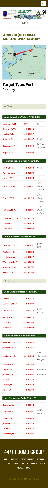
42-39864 (29, 168)
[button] (24, 23)
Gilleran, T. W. (9, 129)
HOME (6, 459)
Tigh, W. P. (7, 228)
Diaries (7, 464)
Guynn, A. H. (8, 327)
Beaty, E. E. (7, 317)
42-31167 (29, 139)
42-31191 (29, 433)
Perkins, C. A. (8, 173)
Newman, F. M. (9, 124)
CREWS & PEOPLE (27, 459)
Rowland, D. (8, 405)
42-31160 (29, 322)
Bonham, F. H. (9, 342)
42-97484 (29, 327)
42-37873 (29, 428)
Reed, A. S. (7, 139)
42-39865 (29, 418)
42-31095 (29, 152)
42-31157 (29, 267)
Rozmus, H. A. (9, 146)
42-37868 (29, 146)
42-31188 (29, 173)
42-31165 (29, 272)
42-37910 (29, 317)
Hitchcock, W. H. (10, 257)
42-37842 (29, 384)
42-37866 (29, 262)
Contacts (24, 464)
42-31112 (29, 310)
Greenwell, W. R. (10, 218)
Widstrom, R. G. (10, 262)
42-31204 (29, 356)
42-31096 (29, 374)
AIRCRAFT (14, 459)
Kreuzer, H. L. (8, 223)
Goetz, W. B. (8, 198)
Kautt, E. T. (7, 428)
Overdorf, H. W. (9, 303)
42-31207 (29, 257)
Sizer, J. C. (7, 390)
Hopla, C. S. (7, 152)
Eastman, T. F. (9, 245)
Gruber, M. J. (8, 384)
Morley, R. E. (8, 134)
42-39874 (29, 223)
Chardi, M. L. (8, 298)
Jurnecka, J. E (8, 272)
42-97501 (29, 369)
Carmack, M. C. (9, 364)
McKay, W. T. (8, 178)
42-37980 (29, 303)
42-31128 (29, 198)
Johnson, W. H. (9, 347)
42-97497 (29, 186)
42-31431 (29, 298)
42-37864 (29, 178)
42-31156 (29, 252)
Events (15, 464)
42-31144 (29, 405)
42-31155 (29, 364)
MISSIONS (40, 459)
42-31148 (29, 423)
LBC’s (28, 468)
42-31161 (29, 347)
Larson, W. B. (8, 186)
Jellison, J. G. (8, 374)
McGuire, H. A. (9, 210)
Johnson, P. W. (9, 267)
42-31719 (29, 379)
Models (34, 464)
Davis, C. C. (7, 418)
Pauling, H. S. (8, 252)
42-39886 (29, 228)
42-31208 (29, 390)
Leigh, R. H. (7, 369)
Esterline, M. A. (9, 433)
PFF (26, 124)
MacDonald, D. (9, 356)
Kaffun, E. (6, 322)
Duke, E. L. (7, 379)
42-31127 (29, 134)
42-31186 (29, 210)
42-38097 (29, 245)
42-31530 (29, 218)
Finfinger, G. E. (9, 411)
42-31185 (29, 411)
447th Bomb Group (24, 451)
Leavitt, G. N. (8, 310)
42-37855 (29, 342)
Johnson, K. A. (9, 423)
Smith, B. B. (7, 168)
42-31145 (29, 129)
